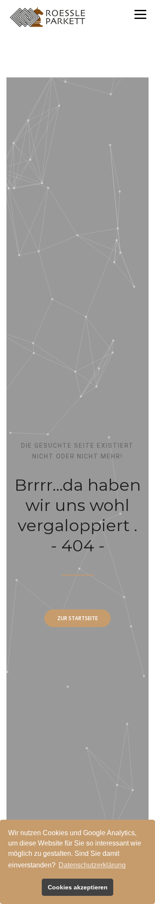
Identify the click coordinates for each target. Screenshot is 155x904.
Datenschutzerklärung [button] (92, 865)
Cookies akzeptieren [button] (78, 887)
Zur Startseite (77, 618)
